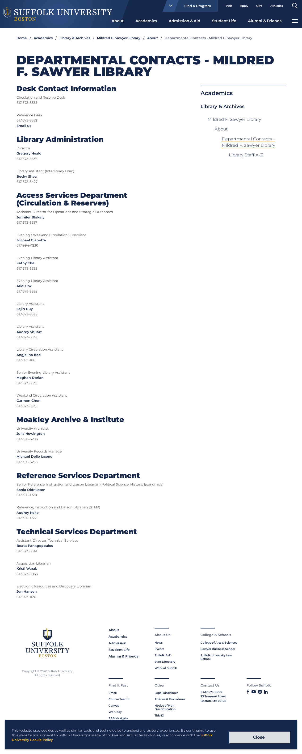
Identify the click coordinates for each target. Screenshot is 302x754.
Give (259, 6)
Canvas (114, 705)
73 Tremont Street (213, 696)
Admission (117, 643)
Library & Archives (74, 38)
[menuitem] (118, 20)
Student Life (224, 21)
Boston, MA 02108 (213, 701)
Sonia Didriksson (31, 490)
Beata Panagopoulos (35, 546)
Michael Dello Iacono (34, 456)
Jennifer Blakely (30, 217)
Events (159, 649)
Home (22, 38)
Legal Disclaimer (166, 693)
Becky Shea (27, 176)
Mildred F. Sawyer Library (118, 38)
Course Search (119, 699)
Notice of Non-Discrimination (165, 707)
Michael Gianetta (31, 240)
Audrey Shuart (29, 332)
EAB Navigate (118, 718)
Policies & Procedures (170, 699)
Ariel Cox (24, 286)
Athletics (276, 6)
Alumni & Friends (264, 21)
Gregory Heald (29, 153)
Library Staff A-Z (246, 155)
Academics (146, 21)
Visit (229, 6)
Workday (115, 712)
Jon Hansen (27, 591)
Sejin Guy (25, 309)
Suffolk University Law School (216, 657)
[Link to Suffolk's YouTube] (254, 692)
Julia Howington (31, 433)
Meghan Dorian (30, 378)
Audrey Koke (28, 513)
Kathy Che (25, 263)
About (118, 21)
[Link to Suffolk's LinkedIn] (266, 692)
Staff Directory (165, 661)
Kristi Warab (27, 568)
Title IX (159, 715)
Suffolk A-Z (163, 655)
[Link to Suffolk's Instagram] (260, 692)
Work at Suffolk (166, 668)
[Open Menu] (294, 20)
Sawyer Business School (218, 649)
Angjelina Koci (29, 355)
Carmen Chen (29, 400)
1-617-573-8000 (211, 692)
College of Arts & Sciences (219, 642)
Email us (24, 126)
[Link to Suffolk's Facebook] (248, 692)
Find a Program (197, 6)
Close (259, 737)
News (159, 642)
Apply (244, 6)
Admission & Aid (184, 21)
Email (113, 693)
